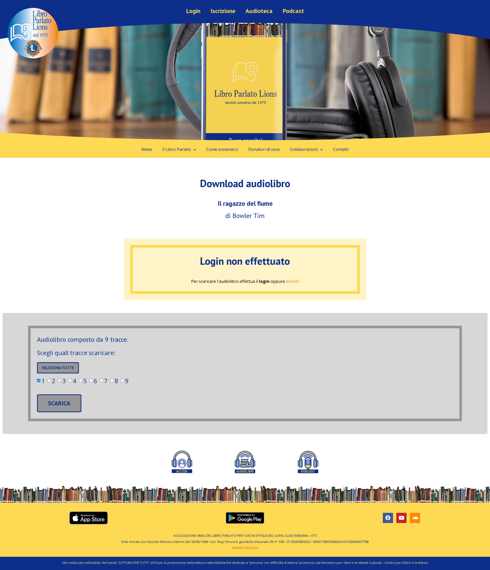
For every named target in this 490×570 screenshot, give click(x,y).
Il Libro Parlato (176, 149)
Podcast (293, 11)
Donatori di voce (264, 149)
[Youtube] (401, 518)
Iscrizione (223, 11)
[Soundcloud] (415, 518)
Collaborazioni (304, 149)
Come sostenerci (222, 149)
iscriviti (292, 281)
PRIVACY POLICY (245, 547)
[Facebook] (388, 518)
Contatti (341, 149)
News (146, 149)
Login (193, 11)
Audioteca (259, 11)
